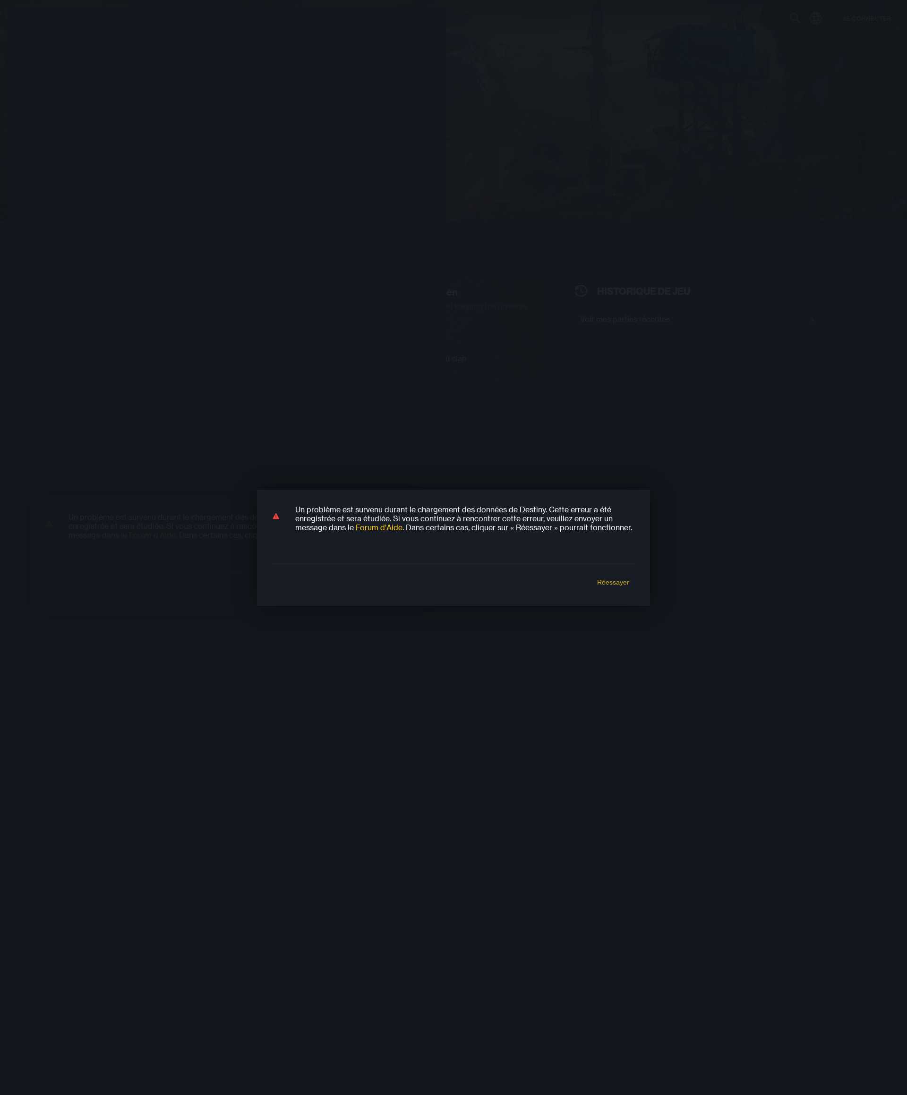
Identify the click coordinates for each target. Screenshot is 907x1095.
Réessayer (613, 582)
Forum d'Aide (379, 527)
